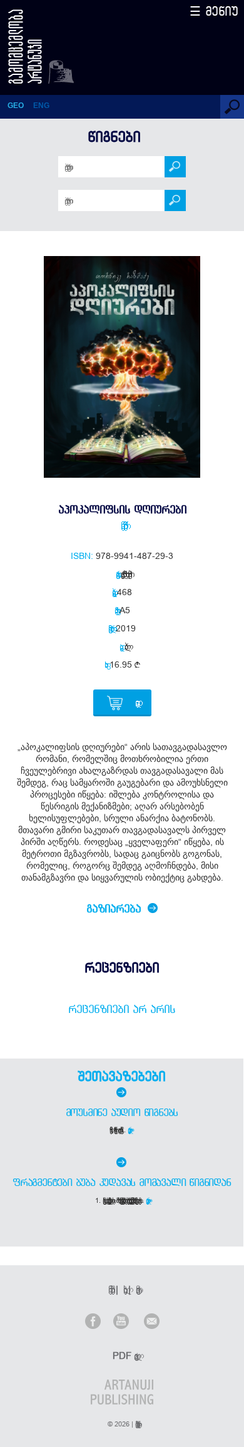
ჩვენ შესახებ (109, 1289)
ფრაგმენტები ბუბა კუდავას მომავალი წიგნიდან (122, 1182)
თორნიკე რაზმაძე (122, 525)
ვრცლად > (130, 1129)
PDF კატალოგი (123, 1355)
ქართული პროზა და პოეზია (124, 574)
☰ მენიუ (214, 11)
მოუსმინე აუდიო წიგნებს (122, 1112)
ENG (41, 105)
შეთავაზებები (121, 1076)
